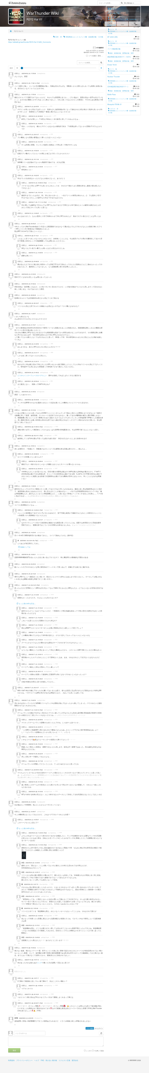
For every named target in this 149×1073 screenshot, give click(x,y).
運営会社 (75, 1060)
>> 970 (50, 106)
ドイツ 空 (113, 29)
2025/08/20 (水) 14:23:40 (29, 532)
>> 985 (55, 245)
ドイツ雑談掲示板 (113, 49)
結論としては (25, 547)
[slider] (22, 68)
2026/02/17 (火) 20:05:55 (32, 770)
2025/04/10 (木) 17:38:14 (29, 83)
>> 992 (50, 303)
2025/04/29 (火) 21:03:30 (29, 274)
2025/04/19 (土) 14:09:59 (36, 253)
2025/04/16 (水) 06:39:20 (36, 116)
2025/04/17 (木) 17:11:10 (36, 202)
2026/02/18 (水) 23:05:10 (36, 727)
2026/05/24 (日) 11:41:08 (36, 845)
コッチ (39, 962)
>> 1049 (59, 832)
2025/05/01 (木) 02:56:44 (32, 381)
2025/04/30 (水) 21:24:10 (32, 361)
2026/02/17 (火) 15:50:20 (36, 640)
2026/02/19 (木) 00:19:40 (36, 737)
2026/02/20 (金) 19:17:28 (36, 761)
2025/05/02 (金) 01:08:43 (32, 427)
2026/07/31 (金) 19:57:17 (32, 978)
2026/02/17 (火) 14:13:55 (32, 595)
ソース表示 (92, 55)
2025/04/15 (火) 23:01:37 (32, 134)
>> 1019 (51, 594)
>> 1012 (55, 519)
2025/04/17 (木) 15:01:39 (36, 192)
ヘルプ (36, 1060)
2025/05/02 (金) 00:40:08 (32, 400)
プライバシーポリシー (24, 1060)
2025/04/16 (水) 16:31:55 (36, 142)
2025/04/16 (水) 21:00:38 (36, 167)
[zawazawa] (17, 3)
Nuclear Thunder (113, 76)
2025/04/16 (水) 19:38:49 (36, 183)
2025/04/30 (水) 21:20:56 (32, 344)
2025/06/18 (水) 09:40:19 (36, 469)
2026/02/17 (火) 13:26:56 (29, 700)
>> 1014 (50, 540)
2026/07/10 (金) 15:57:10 (32, 960)
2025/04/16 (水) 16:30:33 (36, 123)
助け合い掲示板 (51, 1060)
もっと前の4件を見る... (27, 603)
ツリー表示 (89, 1028)
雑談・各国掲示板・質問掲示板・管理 (121, 53)
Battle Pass (111, 94)
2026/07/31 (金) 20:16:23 (32, 994)
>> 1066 (51, 959)
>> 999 (51, 399)
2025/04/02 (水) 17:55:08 (29, 73)
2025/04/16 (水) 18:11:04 (32, 159)
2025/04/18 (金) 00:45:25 (29, 223)
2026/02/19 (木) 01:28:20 (36, 679)
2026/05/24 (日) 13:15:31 (33, 925)
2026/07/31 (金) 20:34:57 (32, 1003)
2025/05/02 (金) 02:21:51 (32, 435)
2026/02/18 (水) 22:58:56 (36, 720)
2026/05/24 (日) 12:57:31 (33, 896)
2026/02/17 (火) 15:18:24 (36, 608)
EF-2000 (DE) (112, 37)
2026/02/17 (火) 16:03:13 (36, 654)
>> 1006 (51, 454)
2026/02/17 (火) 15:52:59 (36, 647)
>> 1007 (55, 461)
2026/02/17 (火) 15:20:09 (36, 618)
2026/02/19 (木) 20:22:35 (36, 754)
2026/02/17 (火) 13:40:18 (32, 710)
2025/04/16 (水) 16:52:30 (32, 150)
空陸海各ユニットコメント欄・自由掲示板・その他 (84, 37)
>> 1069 (55, 985)
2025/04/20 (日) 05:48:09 (32, 261)
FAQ (42, 1060)
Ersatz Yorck (112, 64)
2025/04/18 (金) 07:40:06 (36, 245)
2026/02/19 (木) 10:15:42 (36, 782)
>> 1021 (55, 719)
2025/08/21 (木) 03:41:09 (27, 540)
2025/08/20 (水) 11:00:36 (29, 486)
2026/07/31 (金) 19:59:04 (36, 985)
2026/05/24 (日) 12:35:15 (33, 872)
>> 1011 (56, 510)
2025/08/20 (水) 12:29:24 (32, 510)
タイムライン (99, 1028)
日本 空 (58, 37)
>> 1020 (55, 710)
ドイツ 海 (113, 69)
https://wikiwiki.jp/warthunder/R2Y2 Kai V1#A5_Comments (29, 42)
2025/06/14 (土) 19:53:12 (29, 446)
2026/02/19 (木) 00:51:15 (36, 671)
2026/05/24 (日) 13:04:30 (36, 916)
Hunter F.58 (111, 25)
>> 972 (54, 141)
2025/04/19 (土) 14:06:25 (32, 213)
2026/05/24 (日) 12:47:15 (31, 884)
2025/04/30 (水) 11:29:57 (29, 313)
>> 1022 (55, 608)
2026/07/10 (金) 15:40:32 (29, 948)
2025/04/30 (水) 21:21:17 (32, 353)
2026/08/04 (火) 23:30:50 (26, 1018)
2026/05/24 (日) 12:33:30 (33, 863)
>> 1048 (51, 819)
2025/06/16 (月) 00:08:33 (32, 454)
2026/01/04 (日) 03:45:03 (29, 564)
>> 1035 (55, 781)
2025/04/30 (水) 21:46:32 (32, 372)
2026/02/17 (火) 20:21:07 (32, 687)
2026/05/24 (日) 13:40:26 (33, 937)
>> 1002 (56, 426)
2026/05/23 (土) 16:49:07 (29, 811)
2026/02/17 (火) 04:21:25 (29, 585)
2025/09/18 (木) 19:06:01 (29, 554)
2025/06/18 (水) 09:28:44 (36, 461)
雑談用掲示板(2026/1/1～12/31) (119, 57)
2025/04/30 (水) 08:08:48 (29, 295)
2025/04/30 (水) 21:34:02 (29, 392)
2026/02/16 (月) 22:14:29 (29, 574)
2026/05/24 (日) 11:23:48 (36, 833)
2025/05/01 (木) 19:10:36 (29, 410)
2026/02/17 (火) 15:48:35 (36, 632)
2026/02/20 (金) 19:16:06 (36, 791)
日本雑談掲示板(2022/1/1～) (117, 86)
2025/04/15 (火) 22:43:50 (32, 106)
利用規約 (11, 1060)
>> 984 (51, 235)
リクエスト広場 (64, 1060)
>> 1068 (51, 978)
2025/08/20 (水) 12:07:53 (29, 502)
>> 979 (59, 182)
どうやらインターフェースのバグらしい (32, 375)
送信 (14, 1050)
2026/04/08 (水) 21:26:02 (29, 802)
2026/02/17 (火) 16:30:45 (36, 664)
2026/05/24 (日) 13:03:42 (31, 908)
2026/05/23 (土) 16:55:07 (32, 820)
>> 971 (54, 116)
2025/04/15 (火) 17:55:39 (29, 94)
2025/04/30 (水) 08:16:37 (32, 303)
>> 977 (55, 166)
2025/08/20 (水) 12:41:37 (36, 520)
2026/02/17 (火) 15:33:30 (36, 625)
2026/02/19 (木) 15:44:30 (36, 744)
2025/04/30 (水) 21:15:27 (29, 325)
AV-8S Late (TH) (113, 13)
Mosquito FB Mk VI (114, 104)
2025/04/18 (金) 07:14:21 (32, 236)
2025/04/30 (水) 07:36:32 (29, 284)
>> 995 (51, 344)
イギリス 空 (113, 109)
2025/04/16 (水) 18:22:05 (32, 175)
